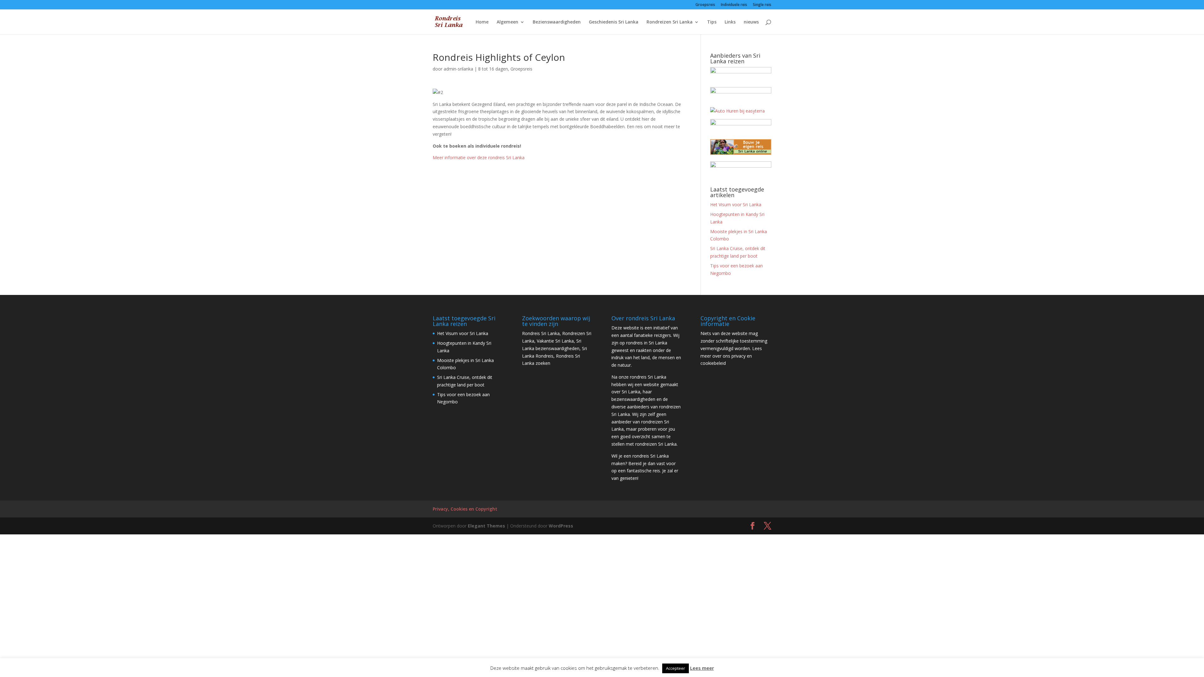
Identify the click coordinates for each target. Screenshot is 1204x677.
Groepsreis (705, 5)
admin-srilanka (458, 69)
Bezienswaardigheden (557, 22)
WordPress (561, 526)
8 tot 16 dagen (493, 69)
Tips (711, 22)
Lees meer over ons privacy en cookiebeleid (731, 355)
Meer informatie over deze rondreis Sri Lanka (479, 157)
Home (482, 22)
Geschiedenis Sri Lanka (613, 22)
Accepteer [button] (675, 668)
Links (730, 22)
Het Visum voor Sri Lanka (735, 204)
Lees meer (702, 668)
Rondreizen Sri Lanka (670, 22)
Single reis (762, 5)
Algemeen (507, 22)
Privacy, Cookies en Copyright (465, 509)
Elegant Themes (486, 526)
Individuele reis (734, 5)
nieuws (751, 22)
